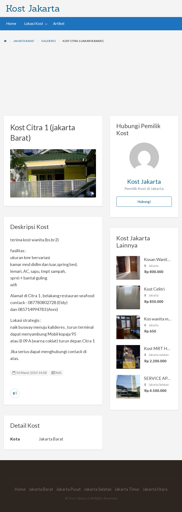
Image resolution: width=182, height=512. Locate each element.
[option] (53, 173)
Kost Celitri (154, 289)
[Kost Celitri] (128, 297)
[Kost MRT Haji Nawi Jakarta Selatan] (128, 356)
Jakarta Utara (155, 489)
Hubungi (144, 201)
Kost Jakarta (33, 8)
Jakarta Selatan (97, 489)
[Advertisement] (91, 80)
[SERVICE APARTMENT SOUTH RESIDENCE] (128, 386)
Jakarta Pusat (68, 489)
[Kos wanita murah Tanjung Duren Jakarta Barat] (128, 326)
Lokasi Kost (33, 23)
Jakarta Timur (127, 489)
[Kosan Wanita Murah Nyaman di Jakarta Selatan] (128, 267)
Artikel (58, 23)
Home (11, 23)
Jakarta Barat (41, 489)
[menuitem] (11, 23)
